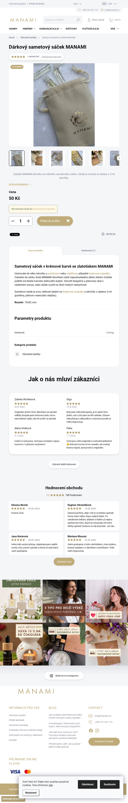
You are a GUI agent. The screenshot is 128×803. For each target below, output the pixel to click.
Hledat (78, 20)
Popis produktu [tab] (35, 250)
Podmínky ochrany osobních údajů (25, 730)
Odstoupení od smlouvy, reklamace (25, 735)
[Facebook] (91, 730)
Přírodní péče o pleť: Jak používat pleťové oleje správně (65, 745)
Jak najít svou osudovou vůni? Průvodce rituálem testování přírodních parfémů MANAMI (63, 735)
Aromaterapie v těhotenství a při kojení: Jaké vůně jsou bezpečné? (64, 725)
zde (51, 785)
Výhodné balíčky (31, 354)
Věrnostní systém (17, 4)
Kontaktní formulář (104, 741)
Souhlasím (110, 784)
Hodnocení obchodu (64, 487)
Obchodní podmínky (18, 725)
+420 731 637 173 (103, 722)
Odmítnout (88, 784)
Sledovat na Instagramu (67, 675)
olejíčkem (71, 273)
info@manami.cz (103, 716)
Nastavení (31, 792)
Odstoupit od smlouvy (13, 799)
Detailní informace (18, 184)
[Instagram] (97, 730)
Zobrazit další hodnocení (64, 464)
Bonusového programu (44, 209)
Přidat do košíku (50, 221)
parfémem (54, 273)
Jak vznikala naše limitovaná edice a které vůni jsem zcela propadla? (65, 716)
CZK (110, 4)
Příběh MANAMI (36, 4)
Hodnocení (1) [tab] (88, 250)
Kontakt (13, 740)
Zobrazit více (64, 561)
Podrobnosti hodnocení (51, 57)
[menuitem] (14, 28)
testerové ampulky (73, 291)
